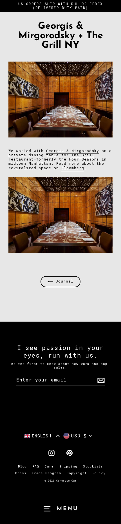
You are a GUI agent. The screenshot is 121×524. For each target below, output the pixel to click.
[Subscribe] (100, 380)
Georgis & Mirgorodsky (72, 151)
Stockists (93, 466)
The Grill (82, 155)
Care (49, 466)
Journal (63, 281)
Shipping (68, 466)
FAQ (35, 466)
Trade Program (46, 473)
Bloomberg (72, 168)
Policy (99, 473)
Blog (22, 466)
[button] (42, 436)
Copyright (77, 473)
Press (20, 473)
